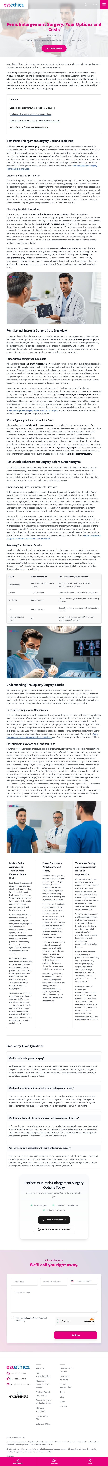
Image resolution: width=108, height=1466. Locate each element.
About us (40, 1368)
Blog (36, 40)
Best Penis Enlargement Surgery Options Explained (32, 108)
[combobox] (74, 1281)
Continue (76, 1335)
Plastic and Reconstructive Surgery (42, 1384)
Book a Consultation (56, 1220)
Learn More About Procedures (56, 1229)
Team (62, 1392)
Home (29, 40)
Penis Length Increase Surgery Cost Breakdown (30, 114)
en (93, 4)
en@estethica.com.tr (20, 1384)
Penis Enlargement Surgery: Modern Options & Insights (33, 410)
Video (62, 1401)
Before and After (43, 1424)
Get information (54, 48)
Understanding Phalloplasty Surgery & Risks (29, 127)
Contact (63, 1406)
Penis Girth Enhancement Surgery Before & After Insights (35, 120)
